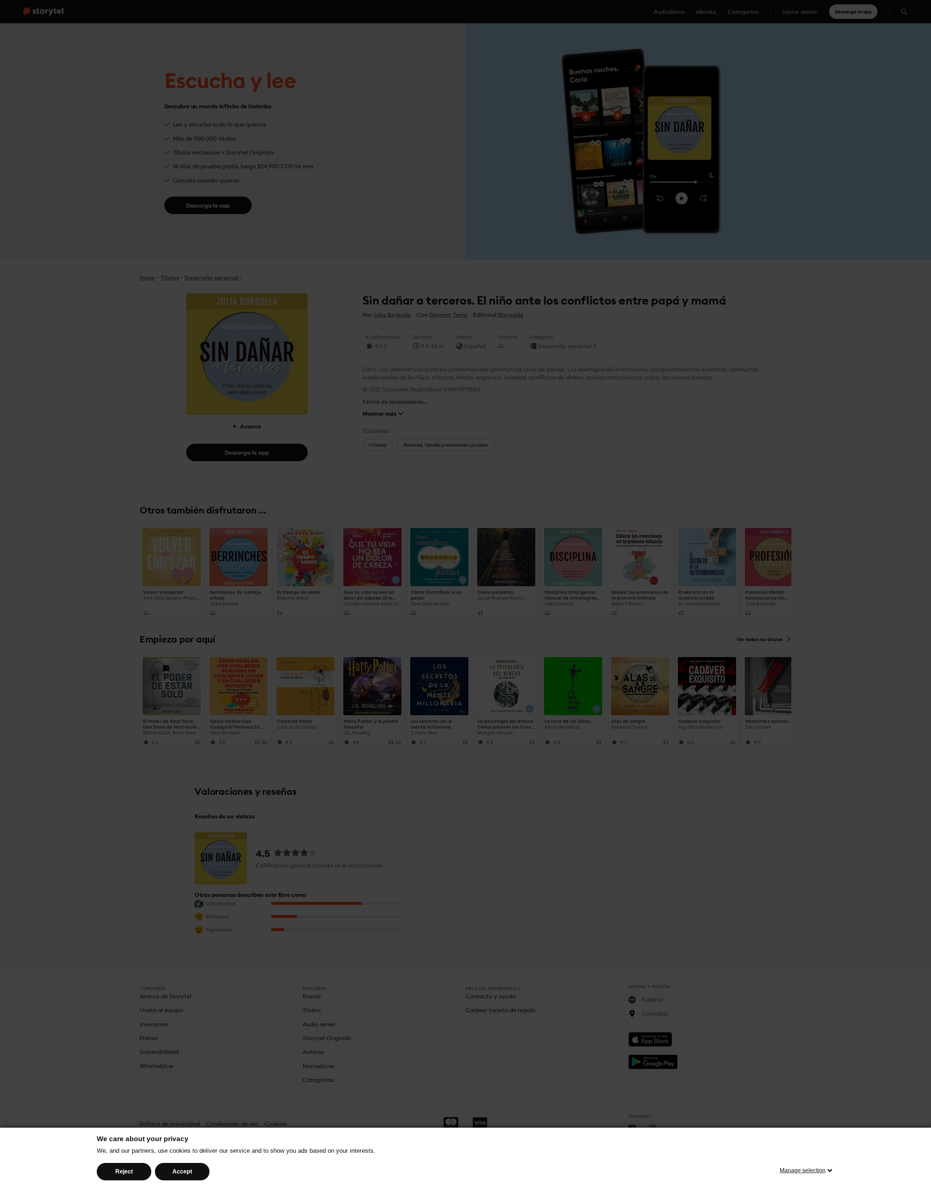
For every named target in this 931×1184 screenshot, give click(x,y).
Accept (182, 1171)
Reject (124, 1171)
